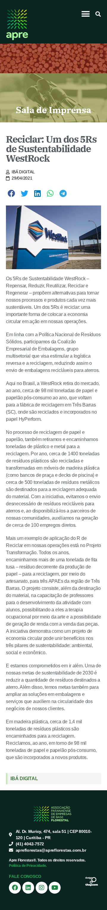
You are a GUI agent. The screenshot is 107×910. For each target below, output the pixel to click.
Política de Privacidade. (28, 866)
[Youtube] (55, 888)
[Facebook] (15, 888)
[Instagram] (42, 888)
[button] (85, 14)
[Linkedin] (28, 888)
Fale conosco (25, 876)
